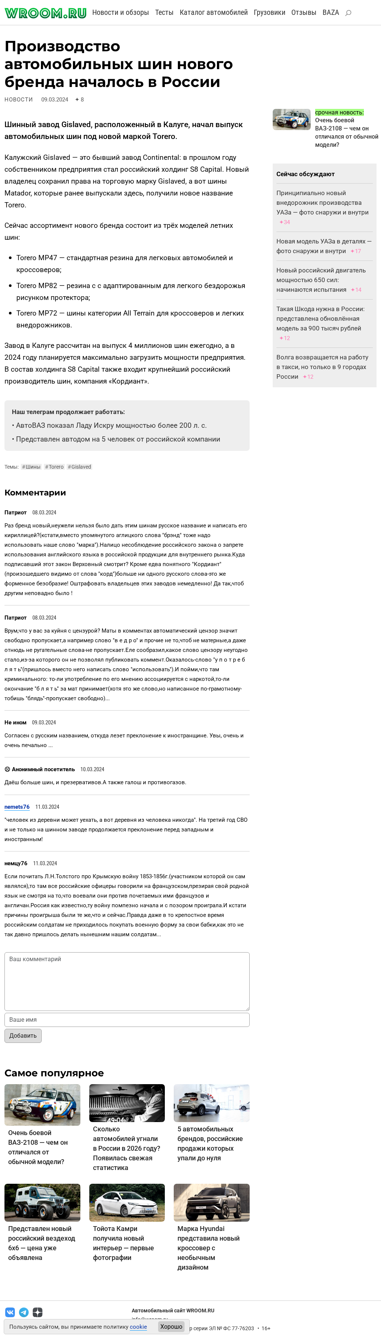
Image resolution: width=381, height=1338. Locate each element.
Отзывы (304, 12)
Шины (31, 467)
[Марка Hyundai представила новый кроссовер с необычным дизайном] (212, 1202)
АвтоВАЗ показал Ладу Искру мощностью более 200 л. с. (111, 425)
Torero (54, 467)
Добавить (23, 1035)
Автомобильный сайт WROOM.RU (173, 1310)
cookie (138, 1327)
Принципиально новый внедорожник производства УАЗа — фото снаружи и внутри (322, 202)
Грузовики (269, 12)
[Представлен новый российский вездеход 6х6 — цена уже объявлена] (42, 1202)
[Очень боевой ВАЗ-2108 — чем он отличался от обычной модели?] (42, 1104)
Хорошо (171, 1326)
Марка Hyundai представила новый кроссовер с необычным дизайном (208, 1248)
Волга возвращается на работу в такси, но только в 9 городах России (322, 366)
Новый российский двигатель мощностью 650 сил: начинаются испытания (321, 279)
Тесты (164, 12)
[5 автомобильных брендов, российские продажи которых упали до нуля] (212, 1102)
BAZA (331, 12)
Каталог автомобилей (214, 12)
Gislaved (79, 467)
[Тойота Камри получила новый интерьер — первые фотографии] (127, 1202)
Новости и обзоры (120, 12)
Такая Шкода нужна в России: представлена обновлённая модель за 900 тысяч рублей (320, 318)
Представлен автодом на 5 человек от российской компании (118, 439)
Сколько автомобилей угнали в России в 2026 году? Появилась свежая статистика (126, 1148)
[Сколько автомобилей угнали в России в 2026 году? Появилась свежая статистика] (127, 1102)
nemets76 (17, 807)
